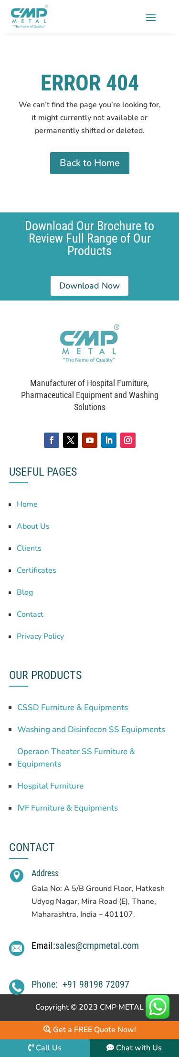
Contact (30, 614)
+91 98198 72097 (96, 984)
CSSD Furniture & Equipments (72, 707)
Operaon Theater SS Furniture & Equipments (76, 757)
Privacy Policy (40, 636)
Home (27, 504)
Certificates (36, 570)
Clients (29, 548)
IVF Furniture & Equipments (67, 807)
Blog (25, 592)
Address (45, 873)
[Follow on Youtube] (89, 440)
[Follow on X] (70, 440)
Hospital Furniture (50, 785)
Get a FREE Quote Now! (93, 1029)
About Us (33, 526)
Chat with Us (138, 1048)
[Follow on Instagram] (128, 440)
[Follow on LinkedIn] (108, 440)
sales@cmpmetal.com (97, 945)
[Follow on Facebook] (51, 440)
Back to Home (90, 162)
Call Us (49, 1048)
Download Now (89, 285)
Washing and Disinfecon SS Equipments (91, 729)
